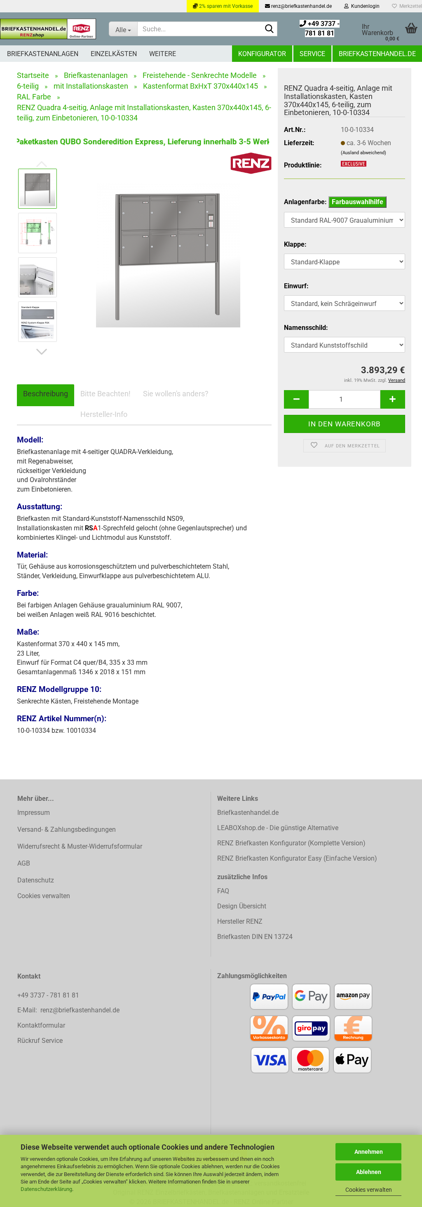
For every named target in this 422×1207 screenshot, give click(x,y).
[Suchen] (269, 29)
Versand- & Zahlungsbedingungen (66, 829)
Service (312, 54)
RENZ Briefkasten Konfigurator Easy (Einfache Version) (297, 858)
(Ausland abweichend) (363, 152)
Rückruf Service (40, 1041)
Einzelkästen (114, 54)
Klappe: (295, 244)
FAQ (223, 891)
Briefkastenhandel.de (377, 54)
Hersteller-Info (103, 414)
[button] (41, 352)
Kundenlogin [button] (364, 6)
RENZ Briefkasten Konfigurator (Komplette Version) (291, 843)
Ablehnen (368, 1172)
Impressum (33, 812)
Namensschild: (306, 328)
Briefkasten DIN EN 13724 (255, 937)
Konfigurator (262, 54)
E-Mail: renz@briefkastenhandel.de (68, 1010)
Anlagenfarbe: (333, 202)
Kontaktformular (41, 1025)
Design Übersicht (241, 906)
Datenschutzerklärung (46, 1189)
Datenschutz (35, 880)
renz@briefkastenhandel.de (301, 6)
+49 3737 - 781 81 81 (49, 995)
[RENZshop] (48, 28)
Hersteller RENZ (240, 921)
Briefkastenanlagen (42, 54)
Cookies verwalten (368, 1189)
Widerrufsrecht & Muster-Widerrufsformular (79, 846)
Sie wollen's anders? (176, 393)
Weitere (162, 54)
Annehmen (368, 1151)
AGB (23, 863)
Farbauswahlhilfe (357, 202)
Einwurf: (296, 286)
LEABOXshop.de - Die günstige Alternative (277, 828)
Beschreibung (45, 393)
